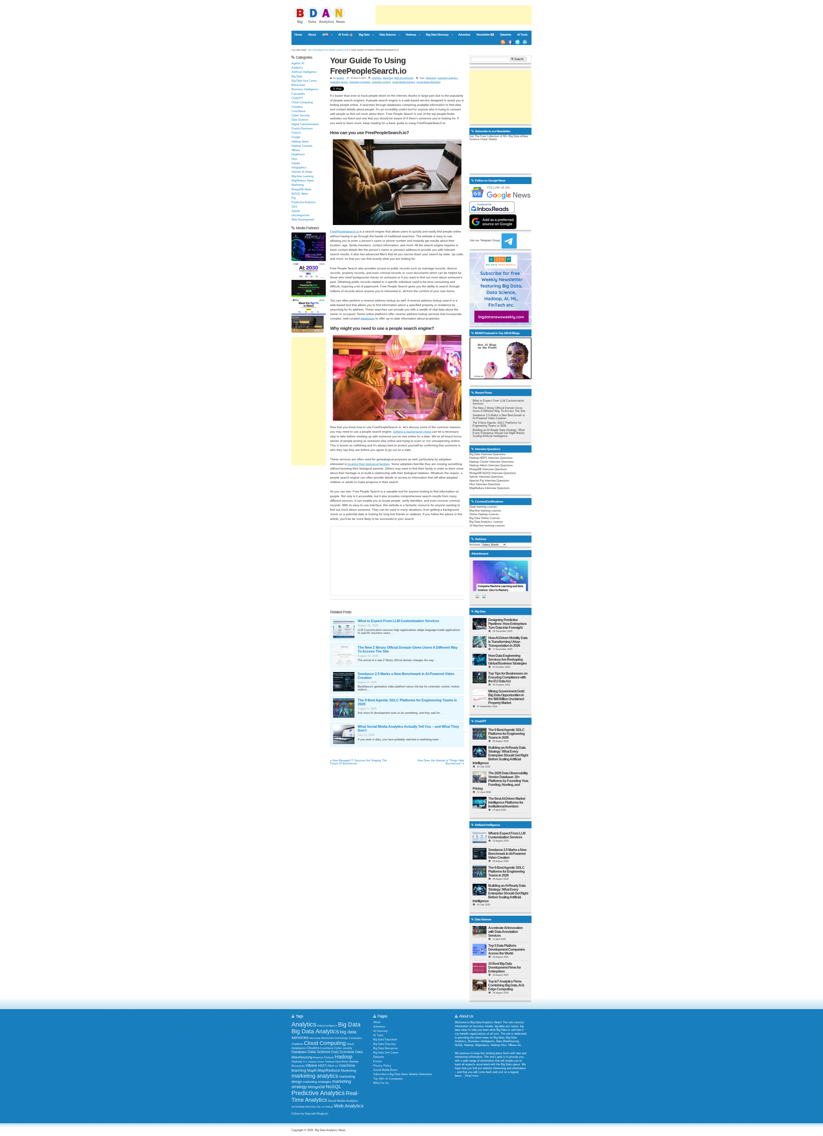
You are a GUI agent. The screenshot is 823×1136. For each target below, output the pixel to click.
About (312, 34)
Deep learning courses (483, 506)
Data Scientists (342, 1052)
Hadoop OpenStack (336, 1061)
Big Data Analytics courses (486, 521)
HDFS (322, 1065)
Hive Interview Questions (484, 484)
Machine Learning (302, 176)
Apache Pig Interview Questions (489, 480)
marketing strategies (359, 82)
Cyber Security (300, 115)
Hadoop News (300, 141)
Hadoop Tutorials (301, 145)
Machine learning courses (485, 510)
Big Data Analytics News (321, 50)
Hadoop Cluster (316, 1061)
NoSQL (333, 1086)
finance (318, 1057)
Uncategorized (300, 215)
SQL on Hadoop (324, 1106)
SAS (294, 206)
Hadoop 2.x (299, 1061)
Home (298, 34)
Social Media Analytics (403, 82)
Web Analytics (348, 1106)
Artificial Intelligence (304, 72)
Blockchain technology (334, 1038)
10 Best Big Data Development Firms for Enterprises (504, 967)
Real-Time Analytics (325, 1096)
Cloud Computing (302, 102)
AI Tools (522, 34)
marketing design (339, 82)
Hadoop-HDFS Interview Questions (491, 457)
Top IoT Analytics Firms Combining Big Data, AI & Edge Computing (506, 985)
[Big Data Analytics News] (324, 23)
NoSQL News (299, 193)
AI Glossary (380, 1030)
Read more (471, 1075)
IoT (336, 1066)
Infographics (299, 167)
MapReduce (328, 1070)
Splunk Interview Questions (486, 476)
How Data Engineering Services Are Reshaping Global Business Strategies (507, 659)
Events (377, 1061)
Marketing (388, 78)
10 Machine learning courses (487, 525)
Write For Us (381, 1083)
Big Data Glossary (435, 35)
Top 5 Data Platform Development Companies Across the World (506, 949)
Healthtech (298, 154)
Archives (474, 544)
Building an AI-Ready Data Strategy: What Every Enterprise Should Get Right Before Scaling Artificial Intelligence (499, 433)
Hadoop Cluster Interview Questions (491, 461)
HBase (295, 150)
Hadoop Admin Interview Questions (491, 465)
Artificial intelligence (327, 1025)
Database (299, 1052)
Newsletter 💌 (485, 34)
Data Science (386, 35)
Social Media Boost (385, 1069)
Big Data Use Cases (304, 80)
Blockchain (298, 85)
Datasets (505, 34)
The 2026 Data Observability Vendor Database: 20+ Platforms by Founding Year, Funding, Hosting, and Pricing (501, 780)
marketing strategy (381, 82)
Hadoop (409, 35)
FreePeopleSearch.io (344, 231)
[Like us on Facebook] (510, 42)
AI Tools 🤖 (345, 34)
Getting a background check (412, 431)
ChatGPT (297, 98)
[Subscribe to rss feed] (503, 42)
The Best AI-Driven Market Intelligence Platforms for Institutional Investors (506, 802)
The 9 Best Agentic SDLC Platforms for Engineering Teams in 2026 (497, 424)
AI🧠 (323, 35)
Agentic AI (297, 63)
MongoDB (316, 1087)
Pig (293, 198)
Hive (294, 159)
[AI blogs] (500, 379)
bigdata (340, 78)
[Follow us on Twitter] (517, 42)
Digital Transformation (305, 124)
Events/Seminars (302, 128)
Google (295, 137)
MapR (312, 1070)
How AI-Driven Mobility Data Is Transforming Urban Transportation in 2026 (507, 641)
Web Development (403, 78)
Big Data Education (385, 1039)
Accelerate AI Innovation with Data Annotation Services (505, 931)
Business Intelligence (304, 89)
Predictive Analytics (303, 202)
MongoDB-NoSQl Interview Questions (492, 473)
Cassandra (298, 93)
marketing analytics (447, 78)
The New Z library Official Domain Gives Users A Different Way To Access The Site (499, 410)
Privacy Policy (382, 1065)
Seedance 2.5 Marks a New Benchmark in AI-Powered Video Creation (499, 417)
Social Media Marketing (428, 82)
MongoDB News (301, 189)
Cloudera (296, 106)
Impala (295, 163)
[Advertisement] (453, 15)
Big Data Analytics (315, 1031)
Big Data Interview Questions (487, 454)
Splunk (295, 211)
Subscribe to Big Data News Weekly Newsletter (402, 1074)
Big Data (362, 35)
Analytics (342, 50)
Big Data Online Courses (484, 518)
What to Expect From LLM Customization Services (398, 621)
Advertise (464, 34)
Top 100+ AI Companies (388, 1078)
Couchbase (298, 111)
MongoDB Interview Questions (488, 469)
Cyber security (343, 1048)
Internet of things (301, 171)
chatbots (297, 1044)
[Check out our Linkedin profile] (525, 42)
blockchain (315, 1038)
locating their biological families (368, 464)
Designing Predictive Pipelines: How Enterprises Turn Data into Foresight (507, 623)
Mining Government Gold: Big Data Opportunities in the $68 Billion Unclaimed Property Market (506, 697)
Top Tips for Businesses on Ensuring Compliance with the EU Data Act (507, 677)
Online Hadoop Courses (484, 514)
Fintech (296, 132)
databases (367, 318)
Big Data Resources (385, 1048)
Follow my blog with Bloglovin (309, 1113)
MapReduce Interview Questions (489, 488)
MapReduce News (302, 180)
